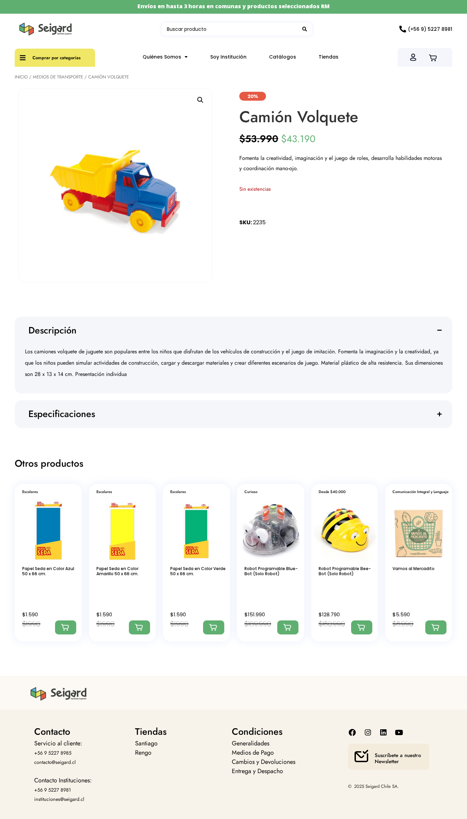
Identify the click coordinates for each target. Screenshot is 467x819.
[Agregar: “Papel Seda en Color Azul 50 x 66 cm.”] (65, 627)
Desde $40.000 (332, 491)
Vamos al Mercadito (413, 568)
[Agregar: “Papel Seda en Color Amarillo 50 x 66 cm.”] (139, 627)
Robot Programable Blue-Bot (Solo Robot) (271, 571)
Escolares (30, 491)
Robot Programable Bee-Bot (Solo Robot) (345, 571)
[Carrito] (435, 57)
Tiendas (328, 56)
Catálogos (282, 56)
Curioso (250, 491)
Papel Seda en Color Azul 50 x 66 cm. (48, 571)
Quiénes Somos (162, 56)
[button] (200, 100)
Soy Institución (228, 56)
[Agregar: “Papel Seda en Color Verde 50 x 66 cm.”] (213, 627)
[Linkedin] (383, 732)
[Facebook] (352, 732)
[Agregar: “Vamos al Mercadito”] (435, 627)
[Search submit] (304, 29)
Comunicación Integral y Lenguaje (420, 491)
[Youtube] (399, 732)
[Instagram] (368, 732)
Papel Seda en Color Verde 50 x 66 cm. (198, 571)
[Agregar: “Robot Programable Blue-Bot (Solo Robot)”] (287, 627)
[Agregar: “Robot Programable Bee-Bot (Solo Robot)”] (361, 627)
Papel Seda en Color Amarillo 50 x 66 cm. (117, 571)
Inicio (21, 77)
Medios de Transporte (58, 77)
